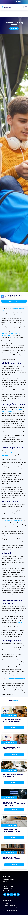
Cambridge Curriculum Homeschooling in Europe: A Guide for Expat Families (14, 803)
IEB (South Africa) (7, 888)
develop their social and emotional (11, 520)
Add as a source (13, 301)
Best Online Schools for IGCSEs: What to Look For (13, 775)
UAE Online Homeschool (9, 905)
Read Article (14, 727)
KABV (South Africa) (8, 886)
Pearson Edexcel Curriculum (10, 884)
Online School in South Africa (10, 910)
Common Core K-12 (8, 890)
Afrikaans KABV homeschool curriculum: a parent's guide (12, 720)
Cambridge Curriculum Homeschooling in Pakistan (11, 857)
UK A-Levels (6, 903)
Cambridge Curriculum (8, 879)
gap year (22, 341)
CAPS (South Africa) (8, 881)
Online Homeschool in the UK (10, 908)
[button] (25, 7)
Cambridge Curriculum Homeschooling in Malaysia (11, 830)
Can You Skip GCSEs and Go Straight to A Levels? (11, 747)
